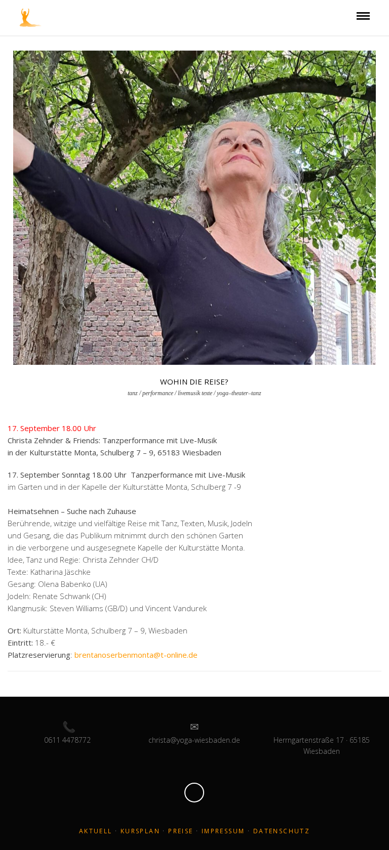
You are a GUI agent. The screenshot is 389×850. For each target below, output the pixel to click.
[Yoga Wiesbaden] (30, 17)
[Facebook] (194, 792)
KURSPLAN (140, 831)
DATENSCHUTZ (281, 831)
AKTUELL (95, 831)
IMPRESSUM (223, 831)
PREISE (180, 831)
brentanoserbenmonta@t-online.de (136, 655)
